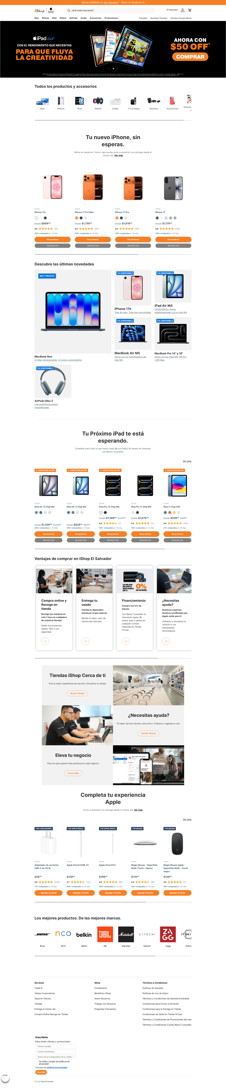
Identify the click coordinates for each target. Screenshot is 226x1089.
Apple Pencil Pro (107, 865)
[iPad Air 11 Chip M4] (81, 486)
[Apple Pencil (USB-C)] (81, 844)
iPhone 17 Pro (122, 212)
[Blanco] (40, 218)
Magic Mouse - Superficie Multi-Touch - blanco (144, 866)
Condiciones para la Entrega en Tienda (162, 1009)
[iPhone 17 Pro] (133, 187)
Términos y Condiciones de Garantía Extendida (166, 998)
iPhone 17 (160, 212)
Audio (84, 18)
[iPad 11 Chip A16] (177, 486)
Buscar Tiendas (77, 693)
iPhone (45, 18)
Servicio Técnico (158, 18)
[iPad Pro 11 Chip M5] (145, 486)
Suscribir (41, 1072)
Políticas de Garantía (153, 988)
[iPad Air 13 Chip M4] (49, 486)
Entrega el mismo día (45, 1009)
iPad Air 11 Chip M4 (76, 506)
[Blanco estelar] (49, 512)
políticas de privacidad (57, 1067)
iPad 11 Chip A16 (171, 506)
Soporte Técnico (43, 998)
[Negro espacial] (105, 512)
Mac (37, 18)
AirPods (73, 18)
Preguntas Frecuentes (105, 1009)
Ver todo (187, 461)
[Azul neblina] (175, 218)
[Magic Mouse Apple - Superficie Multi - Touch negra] (177, 844)
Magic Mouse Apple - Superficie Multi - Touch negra (175, 868)
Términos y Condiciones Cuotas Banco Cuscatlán (167, 1024)
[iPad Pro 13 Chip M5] (113, 486)
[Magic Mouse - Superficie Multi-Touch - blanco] (145, 844)
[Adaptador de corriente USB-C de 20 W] (49, 844)
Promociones (111, 18)
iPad (54, 18)
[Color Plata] (85, 218)
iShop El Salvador (47, 1081)
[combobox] (55, 1057)
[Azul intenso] (81, 218)
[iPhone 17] (173, 187)
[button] (190, 10)
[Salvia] (170, 218)
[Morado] (45, 512)
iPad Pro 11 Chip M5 (141, 506)
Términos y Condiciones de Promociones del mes (167, 1019)
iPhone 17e (40, 212)
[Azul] (40, 512)
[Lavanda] (166, 218)
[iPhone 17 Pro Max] (93, 187)
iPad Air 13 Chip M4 (45, 506)
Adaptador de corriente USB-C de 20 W (47, 866)
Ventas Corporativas (180, 18)
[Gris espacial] (73, 512)
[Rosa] (169, 512)
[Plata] (133, 512)
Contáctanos (100, 988)
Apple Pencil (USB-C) (78, 865)
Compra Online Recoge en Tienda (51, 1014)
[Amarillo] (174, 512)
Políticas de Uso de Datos (155, 993)
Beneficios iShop (102, 993)
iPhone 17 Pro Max (84, 212)
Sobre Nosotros (102, 998)
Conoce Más (73, 773)
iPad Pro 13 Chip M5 (109, 506)
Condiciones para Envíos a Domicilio (161, 1003)
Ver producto (53, 239)
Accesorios (95, 18)
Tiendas (143, 18)
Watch (63, 18)
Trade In (39, 988)
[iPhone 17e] (53, 187)
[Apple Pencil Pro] (113, 844)
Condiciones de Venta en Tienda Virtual (162, 1014)
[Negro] (45, 218)
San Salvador (111, 2)
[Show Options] (73, 1057)
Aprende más (52, 245)
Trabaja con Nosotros (105, 1003)
